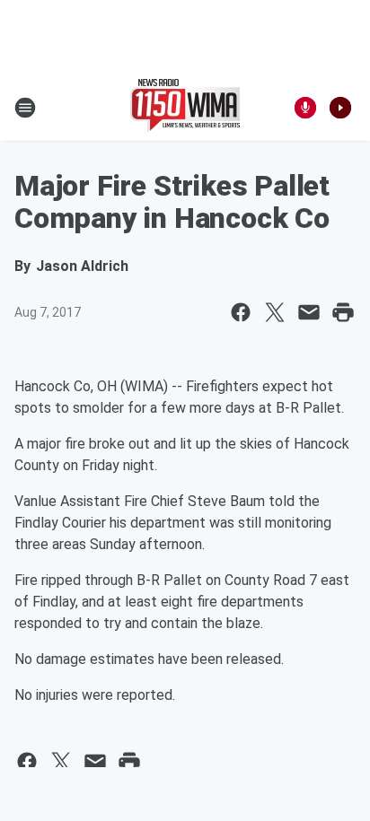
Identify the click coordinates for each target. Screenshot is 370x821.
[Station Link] (185, 107)
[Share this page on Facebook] (240, 312)
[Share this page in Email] (309, 312)
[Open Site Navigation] (25, 107)
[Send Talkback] (305, 107)
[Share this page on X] (274, 312)
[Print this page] (343, 312)
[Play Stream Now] (340, 107)
